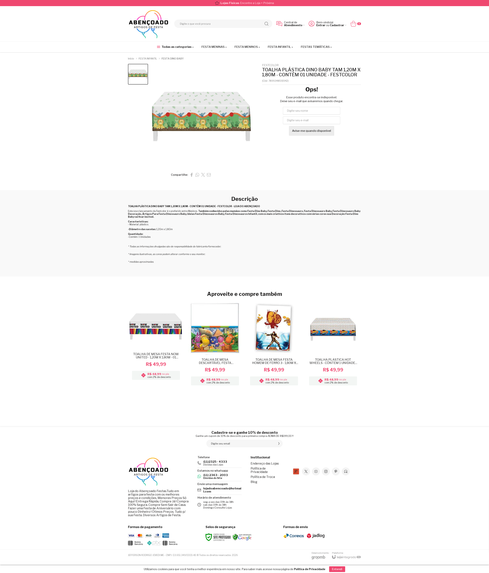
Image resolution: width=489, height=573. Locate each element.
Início (131, 58)
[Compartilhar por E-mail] (209, 175)
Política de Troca (263, 477)
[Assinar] (279, 443)
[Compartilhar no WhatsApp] (197, 175)
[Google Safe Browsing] (242, 537)
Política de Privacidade (259, 470)
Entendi (337, 569)
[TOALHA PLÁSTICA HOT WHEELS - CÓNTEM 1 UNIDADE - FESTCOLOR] (333, 344)
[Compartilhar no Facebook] (191, 175)
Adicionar (163, 364)
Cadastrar (337, 25)
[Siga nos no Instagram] (326, 471)
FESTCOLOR (270, 65)
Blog (254, 482)
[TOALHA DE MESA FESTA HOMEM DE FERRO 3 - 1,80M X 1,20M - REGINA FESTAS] (274, 344)
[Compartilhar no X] (203, 175)
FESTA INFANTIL (148, 58)
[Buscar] (266, 24)
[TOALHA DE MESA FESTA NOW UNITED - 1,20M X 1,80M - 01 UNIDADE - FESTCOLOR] (156, 344)
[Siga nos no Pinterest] (336, 471)
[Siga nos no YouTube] (316, 471)
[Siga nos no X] (306, 471)
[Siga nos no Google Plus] (296, 471)
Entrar (320, 25)
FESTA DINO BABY (173, 58)
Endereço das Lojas (265, 463)
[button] (138, 74)
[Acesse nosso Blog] (346, 471)
